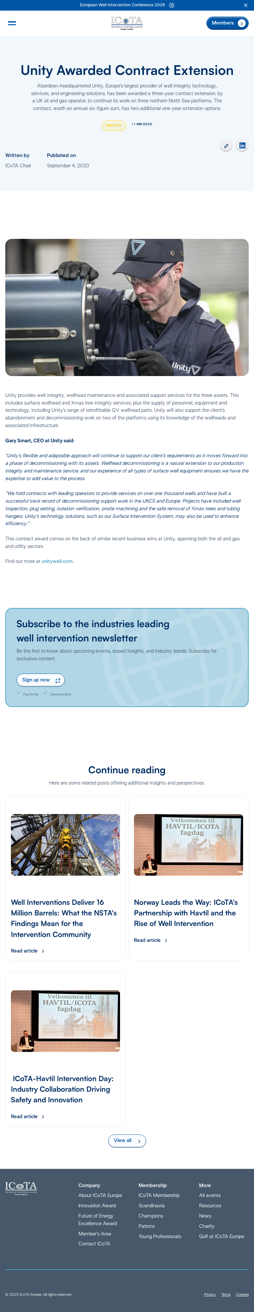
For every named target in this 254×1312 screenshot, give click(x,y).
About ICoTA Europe (100, 1195)
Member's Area (94, 1233)
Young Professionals (160, 1236)
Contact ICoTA (94, 1243)
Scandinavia (152, 1205)
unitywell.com (57, 561)
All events (210, 1195)
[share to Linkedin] (242, 145)
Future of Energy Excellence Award (97, 1220)
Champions (151, 1216)
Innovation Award (97, 1205)
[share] (226, 145)
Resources (210, 1205)
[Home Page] (127, 23)
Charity (207, 1226)
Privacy (210, 1294)
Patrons (147, 1226)
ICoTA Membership (159, 1195)
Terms (226, 1294)
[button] (246, 5)
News (205, 1216)
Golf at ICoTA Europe (221, 1236)
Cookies (242, 1294)
